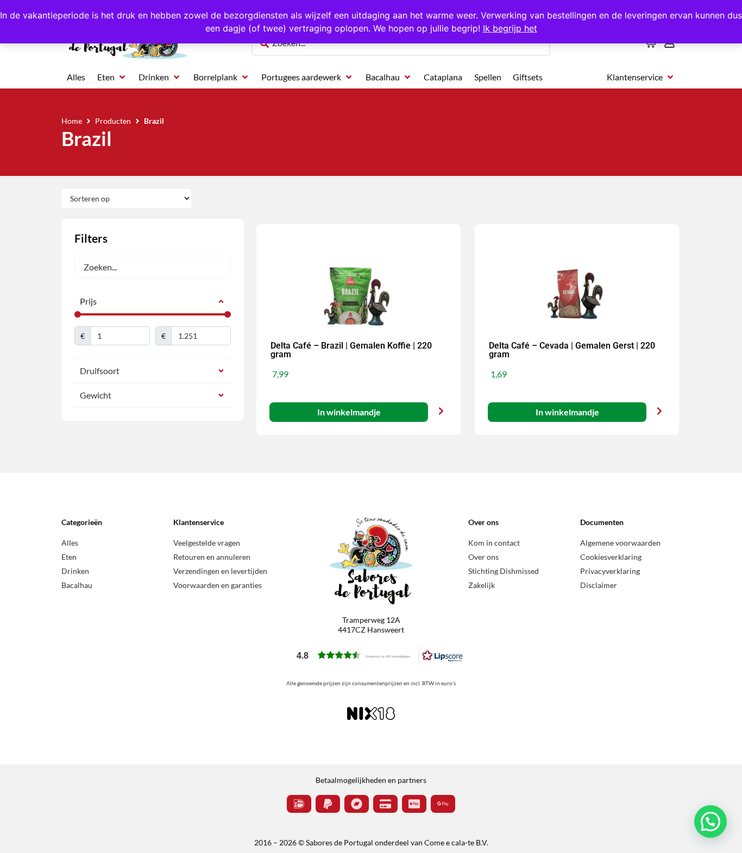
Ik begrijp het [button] (510, 28)
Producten (113, 120)
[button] (112, 77)
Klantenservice (198, 522)
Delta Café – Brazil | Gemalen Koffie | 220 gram (351, 349)
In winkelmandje (348, 412)
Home (71, 120)
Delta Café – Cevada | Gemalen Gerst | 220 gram (572, 349)
